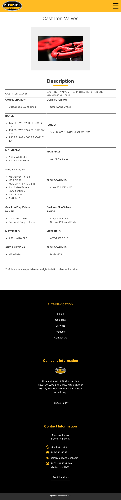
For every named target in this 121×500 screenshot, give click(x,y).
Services (60, 325)
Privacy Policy (60, 402)
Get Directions (61, 477)
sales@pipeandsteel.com (64, 457)
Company (60, 319)
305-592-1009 (59, 446)
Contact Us (60, 337)
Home (60, 313)
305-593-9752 (59, 452)
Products (60, 331)
